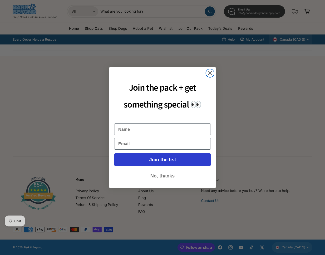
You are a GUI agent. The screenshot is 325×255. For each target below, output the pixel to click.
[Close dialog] (210, 73)
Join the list (162, 159)
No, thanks (162, 175)
